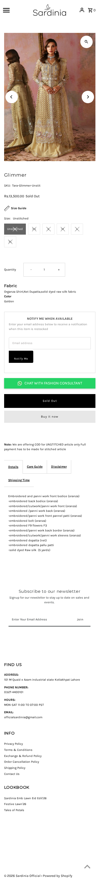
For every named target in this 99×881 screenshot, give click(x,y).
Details (13, 467)
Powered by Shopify (57, 876)
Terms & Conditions (18, 750)
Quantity (10, 269)
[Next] (88, 97)
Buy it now (49, 416)
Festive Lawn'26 (15, 804)
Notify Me (21, 358)
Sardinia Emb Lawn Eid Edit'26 (25, 798)
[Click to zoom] (86, 42)
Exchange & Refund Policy (23, 756)
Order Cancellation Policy (21, 762)
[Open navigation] (16, 10)
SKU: (7, 185)
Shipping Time (19, 480)
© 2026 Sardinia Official (22, 876)
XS (34, 229)
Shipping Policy (14, 768)
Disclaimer (59, 466)
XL (10, 241)
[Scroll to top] (87, 866)
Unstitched (15, 229)
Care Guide (35, 466)
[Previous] (12, 97)
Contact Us (12, 774)
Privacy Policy (13, 744)
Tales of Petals (14, 810)
